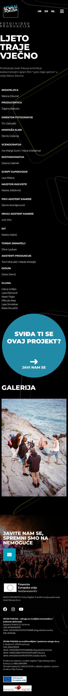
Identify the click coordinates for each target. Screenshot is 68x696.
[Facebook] (5, 609)
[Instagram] (13, 609)
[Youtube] (21, 609)
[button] (5, 448)
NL (53, 11)
